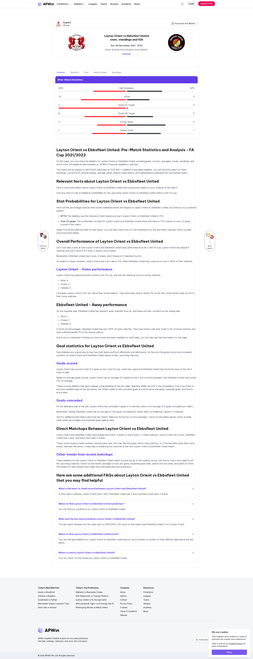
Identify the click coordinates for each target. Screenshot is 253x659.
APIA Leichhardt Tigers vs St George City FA (95, 603)
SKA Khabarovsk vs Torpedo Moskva (92, 596)
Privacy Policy (126, 603)
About (122, 592)
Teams (103, 4)
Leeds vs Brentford (46, 592)
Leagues (93, 4)
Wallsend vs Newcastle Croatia (89, 592)
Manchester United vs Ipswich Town (53, 603)
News (137, 4)
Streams (114, 4)
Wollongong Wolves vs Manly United (92, 607)
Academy (126, 4)
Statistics (78, 4)
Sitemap (123, 615)
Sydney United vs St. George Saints (91, 600)
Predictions (62, 4)
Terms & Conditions (128, 611)
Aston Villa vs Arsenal (47, 607)
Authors (123, 596)
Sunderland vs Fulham (47, 600)
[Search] (182, 4)
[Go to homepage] (45, 4)
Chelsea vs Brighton (46, 596)
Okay (229, 652)
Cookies (123, 607)
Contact (123, 600)
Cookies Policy (236, 643)
